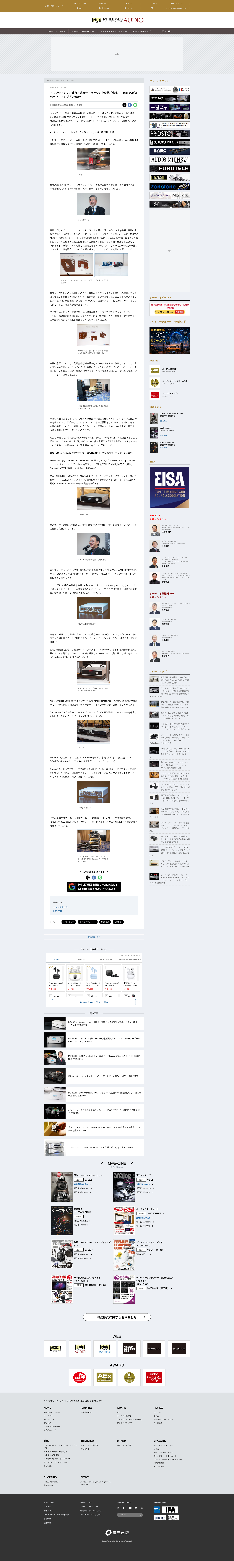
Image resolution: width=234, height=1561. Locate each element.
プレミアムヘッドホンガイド (165, 1456)
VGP (119, 1412)
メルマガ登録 (159, 1466)
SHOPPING (50, 1477)
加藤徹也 (165, 655)
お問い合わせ (49, 1502)
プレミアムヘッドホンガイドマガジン (168, 1459)
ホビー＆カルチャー (52, 1426)
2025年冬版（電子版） (96, 1285)
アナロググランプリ (125, 1423)
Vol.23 (88, 1249)
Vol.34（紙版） (142, 1254)
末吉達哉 (165, 623)
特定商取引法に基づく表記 (91, 1510)
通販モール (48, 1485)
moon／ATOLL (177, 3)
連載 (46, 1440)
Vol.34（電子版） (155, 1249)
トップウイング (60, 906)
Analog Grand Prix (167, 396)
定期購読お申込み (81, 1184)
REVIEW (158, 1407)
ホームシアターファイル (163, 1452)
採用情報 (47, 1522)
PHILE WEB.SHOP (51, 1481)
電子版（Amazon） (81, 1188)
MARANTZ (104, 3)
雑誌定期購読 (159, 1463)
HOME (49, 80)
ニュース (56, 80)
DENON (128, 3)
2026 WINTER (154, 1213)
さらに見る (158, 1423)
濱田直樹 (165, 582)
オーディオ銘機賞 (124, 1416)
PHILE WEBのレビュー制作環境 (56, 1514)
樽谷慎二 (165, 609)
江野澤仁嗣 (166, 531)
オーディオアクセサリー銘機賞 (129, 1419)
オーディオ (48, 1416)
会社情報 (47, 1518)
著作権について (86, 1502)
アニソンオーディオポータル (55, 1462)
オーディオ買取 (177, 8)
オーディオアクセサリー (163, 1445)
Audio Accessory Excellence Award (171, 384)
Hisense (128, 8)
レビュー (157, 1412)
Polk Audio (104, 8)
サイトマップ (49, 1510)
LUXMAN (153, 3)
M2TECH (57, 911)
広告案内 (47, 1506)
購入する (163, 421)
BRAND (121, 1440)
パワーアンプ (69, 922)
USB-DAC (105, 922)
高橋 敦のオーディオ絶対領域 (55, 1451)
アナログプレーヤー (88, 922)
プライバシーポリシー (89, 1506)
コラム (156, 1416)
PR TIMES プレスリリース (91, 1514)
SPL (153, 8)
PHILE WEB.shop (81, 1220)
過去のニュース (50, 1430)
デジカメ (47, 1423)
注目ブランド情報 (124, 1445)
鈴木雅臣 (165, 639)
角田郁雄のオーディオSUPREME (57, 1458)
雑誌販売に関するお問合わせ (117, 1317)
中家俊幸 (165, 566)
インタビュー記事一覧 (89, 1445)
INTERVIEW (87, 1440)
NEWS (47, 1407)
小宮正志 (165, 545)
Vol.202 (88, 1179)
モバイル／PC (49, 1419)
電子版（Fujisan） (81, 1192)
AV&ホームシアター (52, 1412)
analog (156, 1448)
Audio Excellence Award (168, 371)
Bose (79, 8)
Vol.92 (150, 1179)
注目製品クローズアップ (163, 1419)
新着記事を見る (94, 937)
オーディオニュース (67, 80)
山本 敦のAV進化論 (51, 1455)
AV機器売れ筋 (86, 1412)
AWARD (121, 1407)
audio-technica (80, 3)
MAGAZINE (117, 1163)
